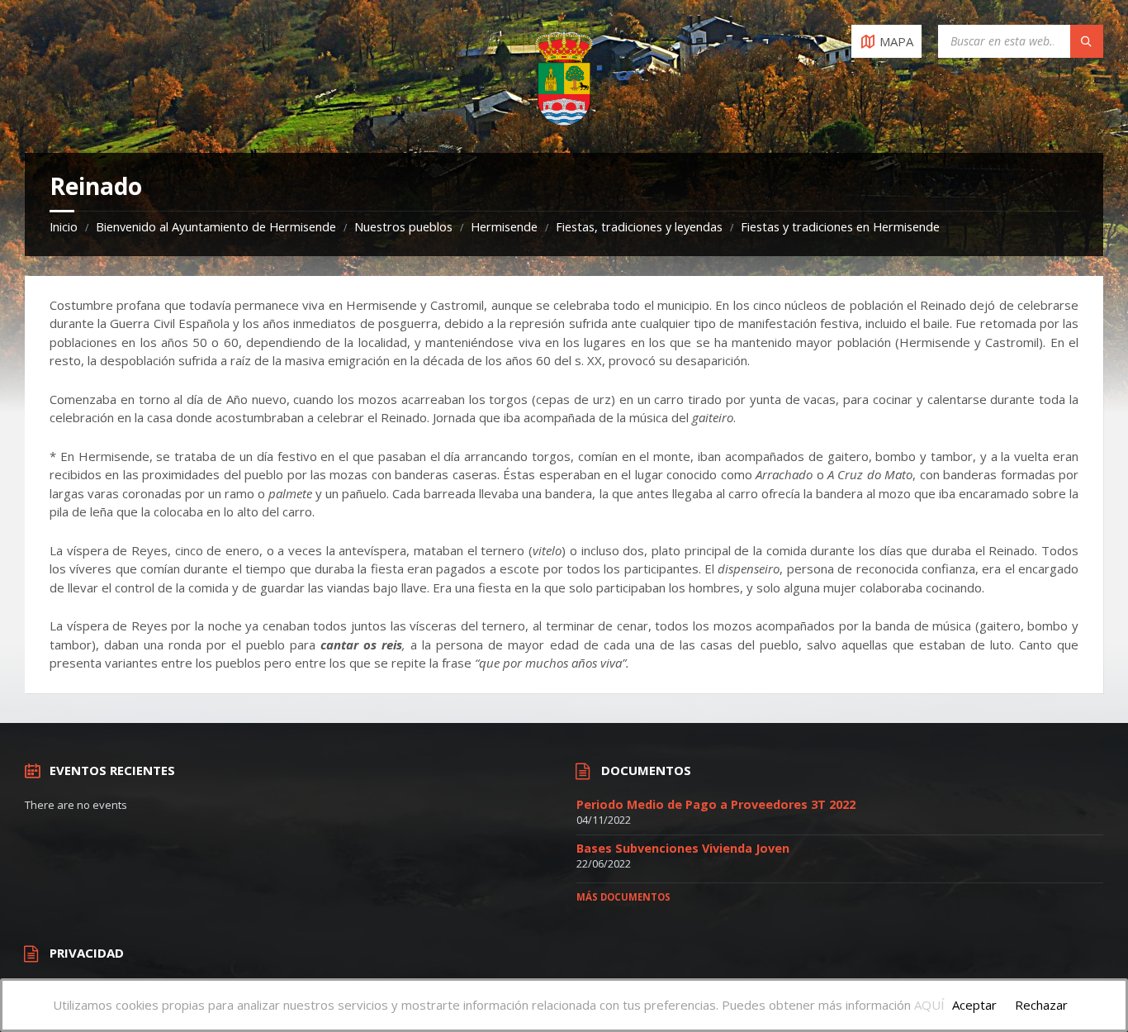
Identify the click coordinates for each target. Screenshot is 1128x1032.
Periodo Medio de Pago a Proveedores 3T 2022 (715, 804)
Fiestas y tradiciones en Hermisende (840, 227)
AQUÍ (929, 1004)
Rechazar (1041, 1004)
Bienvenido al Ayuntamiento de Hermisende (216, 227)
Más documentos (623, 897)
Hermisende (504, 227)
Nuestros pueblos (403, 227)
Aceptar (974, 1004)
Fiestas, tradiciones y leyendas (639, 227)
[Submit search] (1086, 41)
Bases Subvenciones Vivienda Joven (682, 848)
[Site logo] (564, 120)
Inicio (64, 227)
